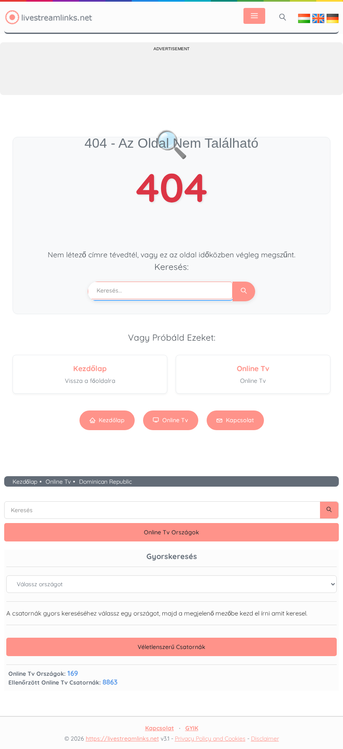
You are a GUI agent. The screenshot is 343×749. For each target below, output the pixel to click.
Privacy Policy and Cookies (210, 738)
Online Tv (175, 420)
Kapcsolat (240, 420)
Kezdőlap (112, 420)
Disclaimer (265, 738)
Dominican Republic (105, 482)
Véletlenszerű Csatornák (171, 647)
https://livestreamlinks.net (122, 738)
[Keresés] (283, 17)
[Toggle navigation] (254, 16)
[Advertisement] (171, 72)
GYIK (191, 728)
